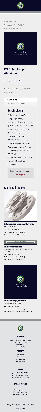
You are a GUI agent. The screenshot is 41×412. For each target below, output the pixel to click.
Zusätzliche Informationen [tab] (16, 104)
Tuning (6, 22)
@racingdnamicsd (22, 392)
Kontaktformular (20, 361)
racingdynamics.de (21, 387)
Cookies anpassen (21, 359)
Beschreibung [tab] (11, 100)
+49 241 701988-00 (22, 373)
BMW (12, 22)
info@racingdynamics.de (22, 377)
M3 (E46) (23, 25)
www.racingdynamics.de (22, 380)
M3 (18, 25)
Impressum (20, 354)
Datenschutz (20, 357)
